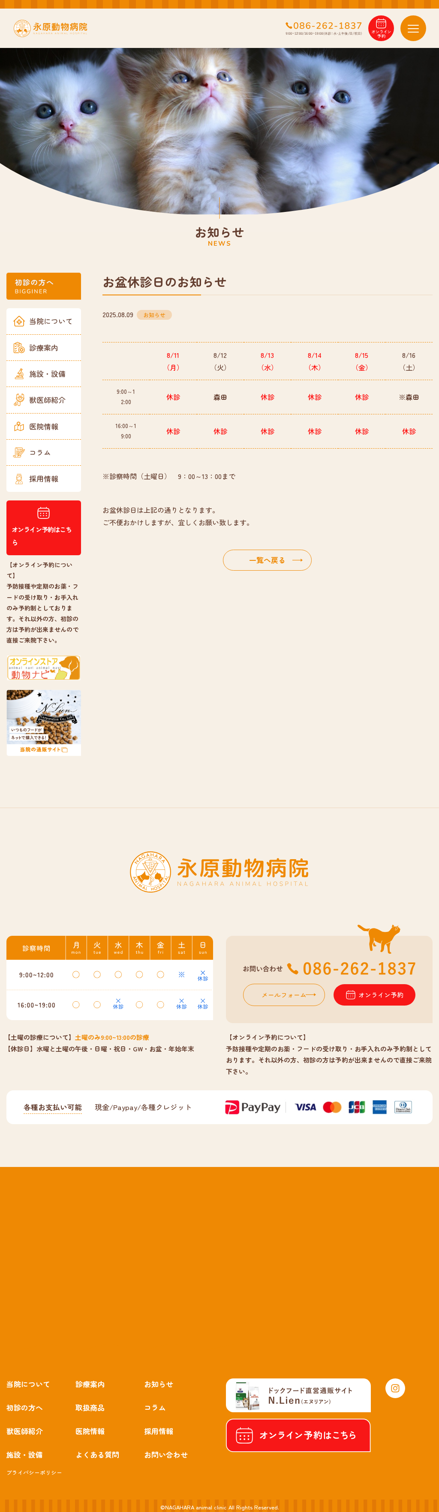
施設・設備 (47, 373)
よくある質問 (97, 1454)
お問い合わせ (166, 1454)
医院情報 (43, 426)
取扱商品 (90, 1407)
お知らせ (158, 1383)
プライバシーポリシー (34, 1472)
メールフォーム (284, 994)
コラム (40, 452)
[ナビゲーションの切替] (413, 28)
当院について (51, 320)
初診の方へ (24, 1407)
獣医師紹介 (47, 399)
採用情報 (43, 478)
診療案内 (43, 347)
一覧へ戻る (267, 559)
